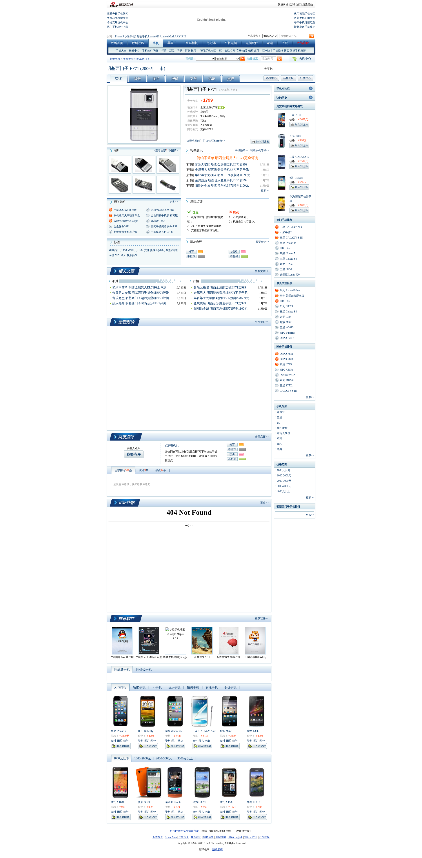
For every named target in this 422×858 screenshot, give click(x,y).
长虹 (292, 177)
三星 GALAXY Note (204, 731)
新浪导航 (307, 4)
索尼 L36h (252, 731)
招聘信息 (208, 837)
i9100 (298, 115)
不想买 (234, 256)
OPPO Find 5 (287, 338)
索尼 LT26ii (286, 264)
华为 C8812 (253, 802)
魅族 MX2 (225, 731)
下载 (285, 43)
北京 (203, 107)
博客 (286, 50)
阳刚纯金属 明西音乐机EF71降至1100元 (222, 185)
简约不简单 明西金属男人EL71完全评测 (227, 158)
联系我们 (196, 837)
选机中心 (134, 50)
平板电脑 (231, 43)
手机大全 (121, 50)
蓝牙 (123, 255)
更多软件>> (262, 618)
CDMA (266, 50)
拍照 (244, 50)
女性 (227, 50)
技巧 (193, 50)
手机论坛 (278, 50)
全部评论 (123, 470)
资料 (113, 740)
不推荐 (191, 256)
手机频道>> (242, 150)
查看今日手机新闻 (117, 13)
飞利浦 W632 (287, 375)
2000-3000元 (284, 480)
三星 (292, 115)
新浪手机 (115, 59)
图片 (119, 740)
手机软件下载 (150, 50)
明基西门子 (143, 59)
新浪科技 (283, 4)
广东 (215, 107)
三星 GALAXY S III (291, 237)
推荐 (191, 251)
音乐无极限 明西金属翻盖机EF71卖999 (221, 164)
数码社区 (138, 43)
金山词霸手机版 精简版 (164, 215)
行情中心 (305, 78)
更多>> (265, 190)
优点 (143, 470)
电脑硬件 (252, 43)
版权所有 (217, 849)
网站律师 (220, 837)
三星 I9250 (286, 269)
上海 (209, 107)
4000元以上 (283, 491)
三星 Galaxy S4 (288, 258)
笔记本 (211, 43)
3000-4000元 (284, 486)
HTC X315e (286, 369)
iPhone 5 (119, 36)
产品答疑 (264, 837)
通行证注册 (250, 837)
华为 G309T (199, 802)
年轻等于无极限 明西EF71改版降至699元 (222, 175)
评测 (187, 50)
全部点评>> (262, 436)
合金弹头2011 (121, 226)
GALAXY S (302, 156)
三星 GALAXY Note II (292, 227)
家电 (270, 43)
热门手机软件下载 (117, 26)
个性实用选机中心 (117, 22)
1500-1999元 (130, 250)
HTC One (285, 248)
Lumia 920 (153, 36)
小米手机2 (130, 36)
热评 (126, 740)
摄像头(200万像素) (161, 250)
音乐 (239, 50)
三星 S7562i (286, 385)
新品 (172, 50)
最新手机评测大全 (304, 18)
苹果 (279, 438)
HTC (279, 443)
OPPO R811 (286, 353)
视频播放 (132, 255)
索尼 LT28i (286, 364)
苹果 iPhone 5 (118, 731)
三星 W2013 (286, 327)
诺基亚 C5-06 (172, 802)
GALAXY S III (177, 36)
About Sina (171, 837)
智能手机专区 (208, 50)
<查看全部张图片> (166, 150)
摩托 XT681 (117, 802)
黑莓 (279, 449)
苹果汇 (172, 43)
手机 (156, 43)
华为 (292, 196)
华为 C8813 (286, 306)
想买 (234, 251)
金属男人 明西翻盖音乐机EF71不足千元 (222, 169)
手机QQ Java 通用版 (125, 209)
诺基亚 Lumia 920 (290, 274)
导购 (179, 50)
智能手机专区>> (259, 150)
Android (164, 36)
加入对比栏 (262, 141)
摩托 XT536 (226, 802)
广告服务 (183, 837)
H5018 (299, 177)
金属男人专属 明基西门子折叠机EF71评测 (140, 292)
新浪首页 (295, 4)
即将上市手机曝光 (304, 26)
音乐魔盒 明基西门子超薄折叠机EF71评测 (140, 298)
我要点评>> (262, 241)
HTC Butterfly (145, 731)
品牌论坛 (288, 78)
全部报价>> (262, 321)
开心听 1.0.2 (158, 220)
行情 (164, 50)
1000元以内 (283, 470)
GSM (141, 250)
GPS (233, 50)
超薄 (256, 50)
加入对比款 (122, 746)
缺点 (160, 470)
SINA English (235, 837)
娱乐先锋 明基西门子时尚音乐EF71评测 (139, 303)
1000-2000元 (284, 475)
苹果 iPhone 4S (173, 731)
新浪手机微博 (298, 50)
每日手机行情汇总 (304, 22)
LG (278, 422)
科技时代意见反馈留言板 (184, 830)
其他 (146, 250)
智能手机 (142, 36)
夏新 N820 (144, 802)
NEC (292, 136)
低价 (250, 50)
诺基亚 (281, 412)
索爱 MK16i (286, 380)
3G (220, 50)
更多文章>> (262, 271)
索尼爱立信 (283, 433)
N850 (298, 136)
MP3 (117, 255)
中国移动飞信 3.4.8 (162, 231)
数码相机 (192, 43)
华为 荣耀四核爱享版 (292, 295)
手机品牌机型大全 (117, 18)
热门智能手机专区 (304, 13)
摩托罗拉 (282, 428)
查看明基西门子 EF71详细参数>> (206, 140)
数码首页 (117, 43)
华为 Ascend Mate (290, 290)
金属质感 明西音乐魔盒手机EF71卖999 (221, 180)
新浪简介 (158, 837)
